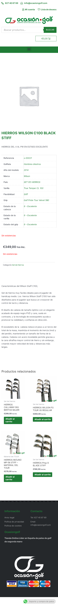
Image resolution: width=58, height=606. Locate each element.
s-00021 (28, 158)
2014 (26, 170)
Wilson (27, 176)
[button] (29, 48)
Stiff (26, 194)
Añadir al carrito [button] (10, 420)
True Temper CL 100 (33, 188)
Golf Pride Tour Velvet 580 (36, 200)
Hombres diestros (32, 164)
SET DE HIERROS (32, 182)
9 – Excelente (30, 206)
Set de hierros (18, 265)
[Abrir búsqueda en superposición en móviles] (29, 30)
